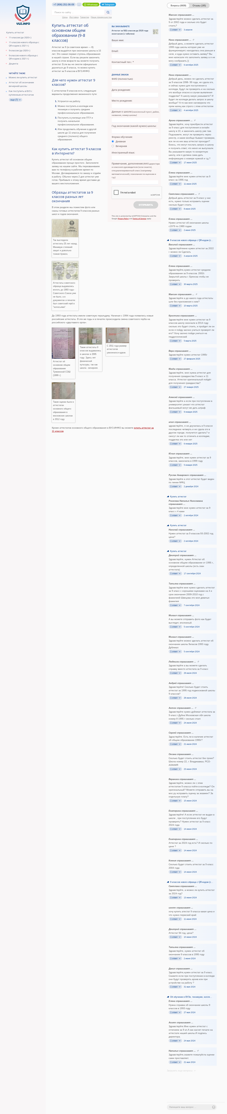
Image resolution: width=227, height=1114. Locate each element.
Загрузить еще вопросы (180, 1070)
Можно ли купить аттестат (23, 77)
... (79, 4)
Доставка (74, 17)
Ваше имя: (118, 40)
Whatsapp (92, 4)
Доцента (13, 63)
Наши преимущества (101, 17)
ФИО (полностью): (122, 78)
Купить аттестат (15, 32)
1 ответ (174, 29)
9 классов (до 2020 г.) (19, 50)
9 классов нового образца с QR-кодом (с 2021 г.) (23, 57)
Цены (65, 17)
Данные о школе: (135, 113)
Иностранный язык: (123, 152)
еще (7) (14, 100)
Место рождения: (122, 100)
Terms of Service (139, 218)
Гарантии (84, 17)
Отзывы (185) (199, 5)
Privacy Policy (123, 218)
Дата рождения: (121, 89)
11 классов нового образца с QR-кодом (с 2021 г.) (24, 44)
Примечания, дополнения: (136, 170)
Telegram (109, 4)
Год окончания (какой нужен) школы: (134, 125)
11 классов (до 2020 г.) (20, 37)
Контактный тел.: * (123, 62)
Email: (115, 51)
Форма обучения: (122, 136)
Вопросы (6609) (178, 5)
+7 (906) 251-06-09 (64, 4)
